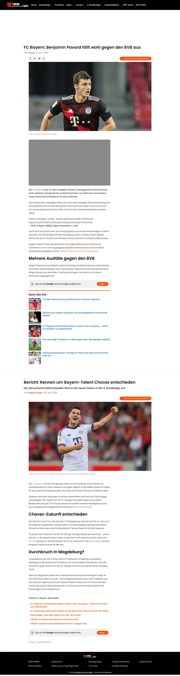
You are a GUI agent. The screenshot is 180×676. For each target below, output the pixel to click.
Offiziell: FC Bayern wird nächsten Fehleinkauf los (54, 619)
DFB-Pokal (141, 4)
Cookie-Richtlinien (121, 661)
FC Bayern (37, 483)
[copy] (44, 58)
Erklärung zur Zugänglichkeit (65, 665)
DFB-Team (128, 4)
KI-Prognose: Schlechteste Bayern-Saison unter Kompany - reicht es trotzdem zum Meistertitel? (69, 605)
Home (31, 642)
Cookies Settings (120, 665)
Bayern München (44, 642)
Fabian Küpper (35, 392)
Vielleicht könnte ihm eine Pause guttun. (79, 251)
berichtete (82, 507)
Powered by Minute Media (83, 672)
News (34, 4)
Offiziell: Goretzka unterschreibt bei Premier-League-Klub (58, 623)
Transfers (59, 4)
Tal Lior (31, 52)
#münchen (87, 222)
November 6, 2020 (69, 225)
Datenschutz (145, 661)
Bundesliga (95, 541)
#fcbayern (57, 222)
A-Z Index (93, 665)
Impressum (56, 661)
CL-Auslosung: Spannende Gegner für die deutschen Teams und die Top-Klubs (69, 611)
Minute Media (34, 665)
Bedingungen (95, 661)
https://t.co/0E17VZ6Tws (40, 222)
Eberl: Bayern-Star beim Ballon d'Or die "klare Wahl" (55, 615)
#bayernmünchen (72, 222)
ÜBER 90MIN (33, 661)
